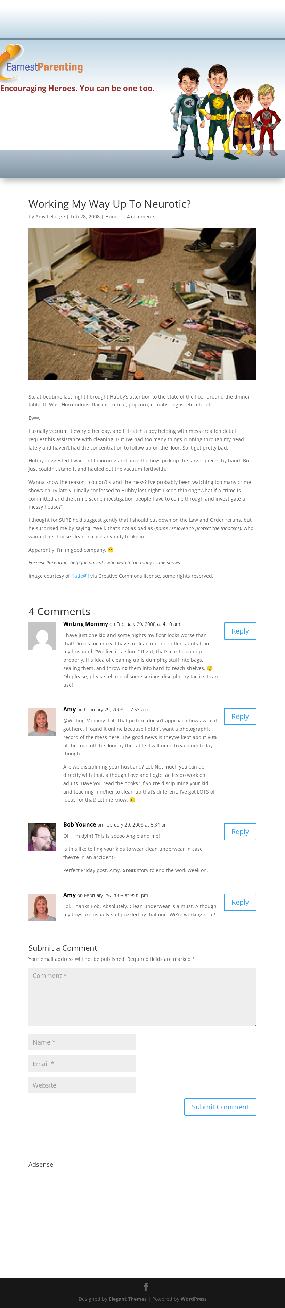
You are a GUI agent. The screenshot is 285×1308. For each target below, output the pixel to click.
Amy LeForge (50, 216)
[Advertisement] (155, 22)
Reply (240, 631)
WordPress (194, 1299)
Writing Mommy (85, 624)
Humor (113, 216)
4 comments (141, 216)
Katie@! (80, 575)
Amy (69, 709)
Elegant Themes (128, 1299)
